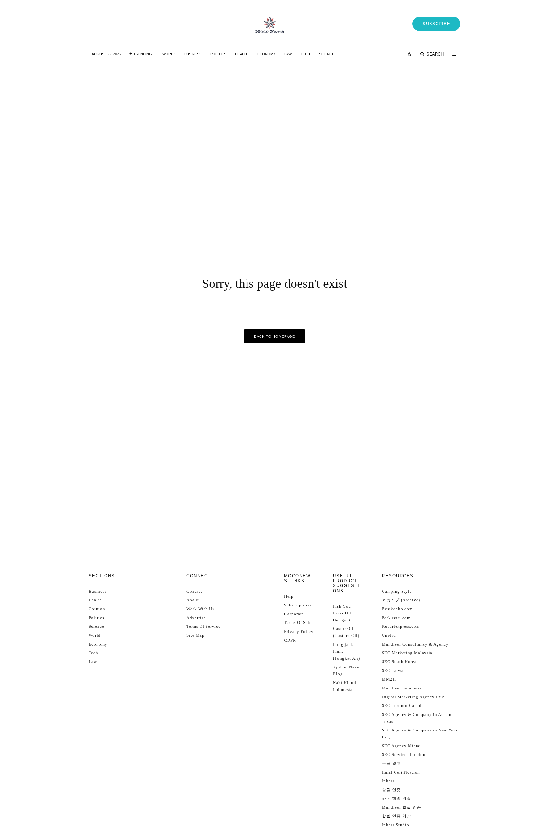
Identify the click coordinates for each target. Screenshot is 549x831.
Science (326, 54)
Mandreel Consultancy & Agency (415, 644)
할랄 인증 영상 (396, 816)
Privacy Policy (299, 631)
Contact (194, 591)
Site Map (195, 635)
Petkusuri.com (396, 617)
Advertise (196, 617)
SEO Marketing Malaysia (407, 652)
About (192, 600)
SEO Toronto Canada (403, 705)
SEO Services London (403, 754)
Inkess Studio (395, 824)
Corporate (294, 614)
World (168, 54)
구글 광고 (391, 763)
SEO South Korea (399, 661)
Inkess (388, 781)
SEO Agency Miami (401, 746)
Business (192, 54)
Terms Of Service (203, 626)
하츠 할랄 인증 (396, 798)
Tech (305, 54)
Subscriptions (298, 605)
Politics (218, 54)
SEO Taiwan (394, 670)
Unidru (389, 635)
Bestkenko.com (397, 608)
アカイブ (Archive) (401, 600)
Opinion (97, 608)
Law (288, 54)
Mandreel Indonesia (402, 688)
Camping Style (397, 591)
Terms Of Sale (298, 622)
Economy (266, 54)
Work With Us (200, 608)
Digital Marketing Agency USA (413, 697)
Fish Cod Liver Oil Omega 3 (342, 613)
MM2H (389, 679)
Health (241, 54)
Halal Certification (401, 772)
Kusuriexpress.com (401, 626)
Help (289, 596)
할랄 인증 (391, 789)
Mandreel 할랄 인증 (401, 807)
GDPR (290, 640)
